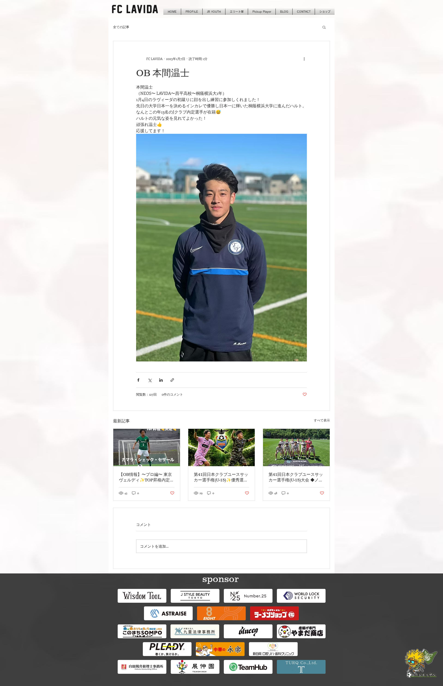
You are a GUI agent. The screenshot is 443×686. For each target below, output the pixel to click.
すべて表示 (322, 420)
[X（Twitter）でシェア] (149, 380)
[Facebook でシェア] (138, 380)
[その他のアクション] (304, 58)
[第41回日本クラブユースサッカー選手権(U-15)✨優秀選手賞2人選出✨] (221, 447)
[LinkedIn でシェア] (161, 380)
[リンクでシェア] (172, 380)
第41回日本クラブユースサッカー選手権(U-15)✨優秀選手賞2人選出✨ (221, 477)
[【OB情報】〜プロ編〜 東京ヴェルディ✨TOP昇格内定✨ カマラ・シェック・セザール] (146, 447)
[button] (324, 27)
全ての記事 (121, 27)
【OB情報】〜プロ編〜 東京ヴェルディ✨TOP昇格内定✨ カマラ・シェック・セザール (145, 477)
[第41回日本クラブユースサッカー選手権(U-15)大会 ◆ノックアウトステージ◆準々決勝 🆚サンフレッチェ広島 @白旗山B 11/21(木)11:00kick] (296, 447)
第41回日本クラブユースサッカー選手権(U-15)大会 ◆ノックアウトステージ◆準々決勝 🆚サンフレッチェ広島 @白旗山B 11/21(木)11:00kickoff (296, 477)
